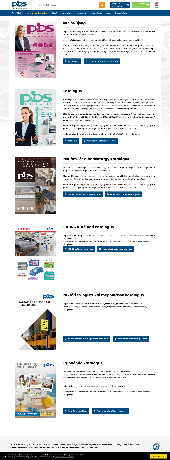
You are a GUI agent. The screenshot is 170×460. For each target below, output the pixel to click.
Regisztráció (121, 13)
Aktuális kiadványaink (37, 13)
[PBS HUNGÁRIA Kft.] (19, 5)
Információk (96, 13)
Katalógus (72, 141)
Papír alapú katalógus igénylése (103, 61)
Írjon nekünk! (67, 13)
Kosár (108, 13)
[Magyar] (156, 6)
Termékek (16, 13)
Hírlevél (54, 13)
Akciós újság (73, 61)
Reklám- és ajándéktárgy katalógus (84, 194)
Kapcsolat (82, 13)
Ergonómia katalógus (77, 411)
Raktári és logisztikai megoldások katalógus (87, 338)
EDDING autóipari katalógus (80, 249)
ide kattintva (82, 48)
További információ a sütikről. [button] (64, 457)
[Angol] (156, 3)
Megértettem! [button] (158, 456)
